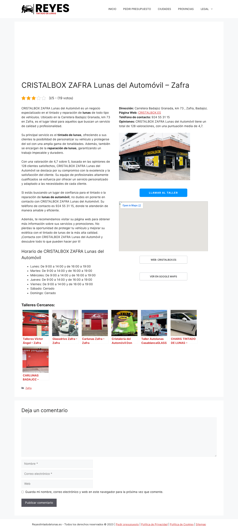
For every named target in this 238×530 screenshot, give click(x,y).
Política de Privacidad (154, 524)
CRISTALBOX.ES (149, 112)
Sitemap (201, 524)
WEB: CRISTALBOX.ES (163, 259)
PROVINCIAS (186, 9)
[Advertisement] (119, 54)
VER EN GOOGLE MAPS (163, 276)
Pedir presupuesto (127, 524)
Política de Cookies (182, 524)
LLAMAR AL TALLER (163, 192)
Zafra (28, 388)
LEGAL (205, 9)
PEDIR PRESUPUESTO (137, 9)
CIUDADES (164, 9)
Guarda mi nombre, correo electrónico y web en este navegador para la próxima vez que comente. (94, 492)
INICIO (112, 9)
